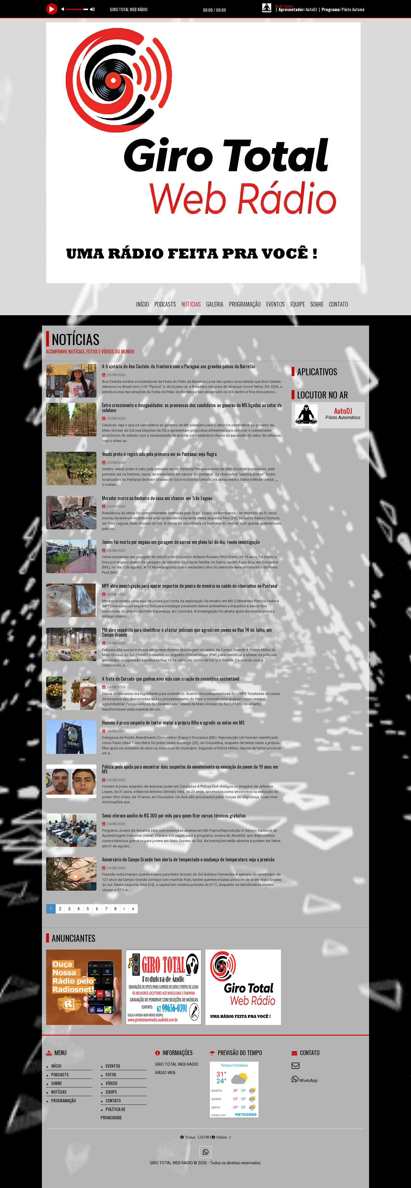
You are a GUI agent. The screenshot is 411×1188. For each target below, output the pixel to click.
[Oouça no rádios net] (84, 977)
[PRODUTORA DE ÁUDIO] (164, 977)
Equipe (297, 304)
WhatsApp (308, 1080)
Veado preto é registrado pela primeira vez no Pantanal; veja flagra (159, 454)
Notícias (191, 304)
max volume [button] (92, 9)
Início (142, 304)
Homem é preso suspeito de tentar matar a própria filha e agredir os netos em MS (173, 722)
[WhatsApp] (205, 1152)
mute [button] (63, 9)
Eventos (275, 304)
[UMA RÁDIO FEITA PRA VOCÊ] (243, 977)
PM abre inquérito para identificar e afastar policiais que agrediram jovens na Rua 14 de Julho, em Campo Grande (187, 632)
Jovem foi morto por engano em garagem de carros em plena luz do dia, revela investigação (181, 542)
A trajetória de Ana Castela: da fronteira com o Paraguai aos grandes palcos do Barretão (178, 366)
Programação (245, 304)
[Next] (124, 909)
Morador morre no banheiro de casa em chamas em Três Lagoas (157, 498)
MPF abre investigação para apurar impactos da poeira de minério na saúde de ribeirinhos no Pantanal (189, 586)
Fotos (111, 1074)
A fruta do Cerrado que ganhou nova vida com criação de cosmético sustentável (170, 679)
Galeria (214, 304)
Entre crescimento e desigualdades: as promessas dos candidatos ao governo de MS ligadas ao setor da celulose (192, 408)
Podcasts (165, 304)
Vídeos (111, 1083)
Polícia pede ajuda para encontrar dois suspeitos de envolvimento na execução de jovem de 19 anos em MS (190, 769)
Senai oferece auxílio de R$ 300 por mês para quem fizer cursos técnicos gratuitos (174, 815)
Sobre (316, 304)
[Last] (133, 909)
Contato (338, 304)
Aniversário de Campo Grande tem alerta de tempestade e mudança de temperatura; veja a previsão (188, 859)
